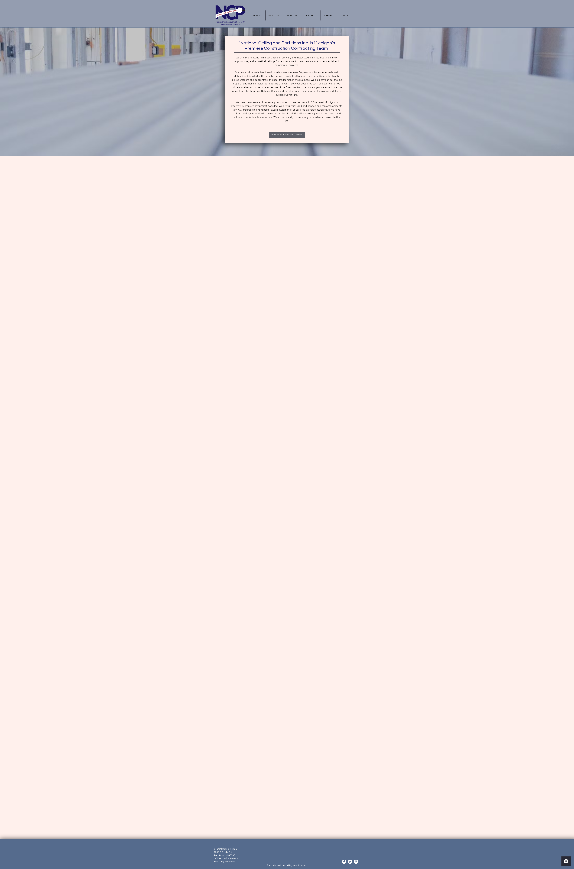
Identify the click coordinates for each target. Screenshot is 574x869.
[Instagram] (356, 862)
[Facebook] (344, 862)
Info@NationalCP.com (226, 849)
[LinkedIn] (350, 862)
